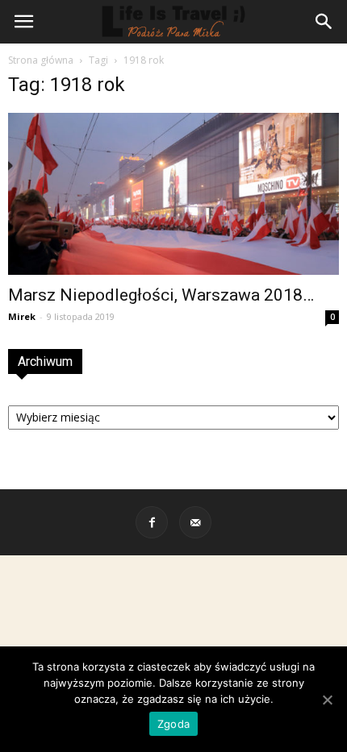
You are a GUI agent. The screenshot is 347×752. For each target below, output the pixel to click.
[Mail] (195, 522)
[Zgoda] (327, 700)
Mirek (22, 316)
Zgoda (173, 723)
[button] (324, 22)
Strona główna (40, 60)
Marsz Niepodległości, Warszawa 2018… (161, 295)
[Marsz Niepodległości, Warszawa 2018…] (173, 194)
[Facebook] (152, 522)
